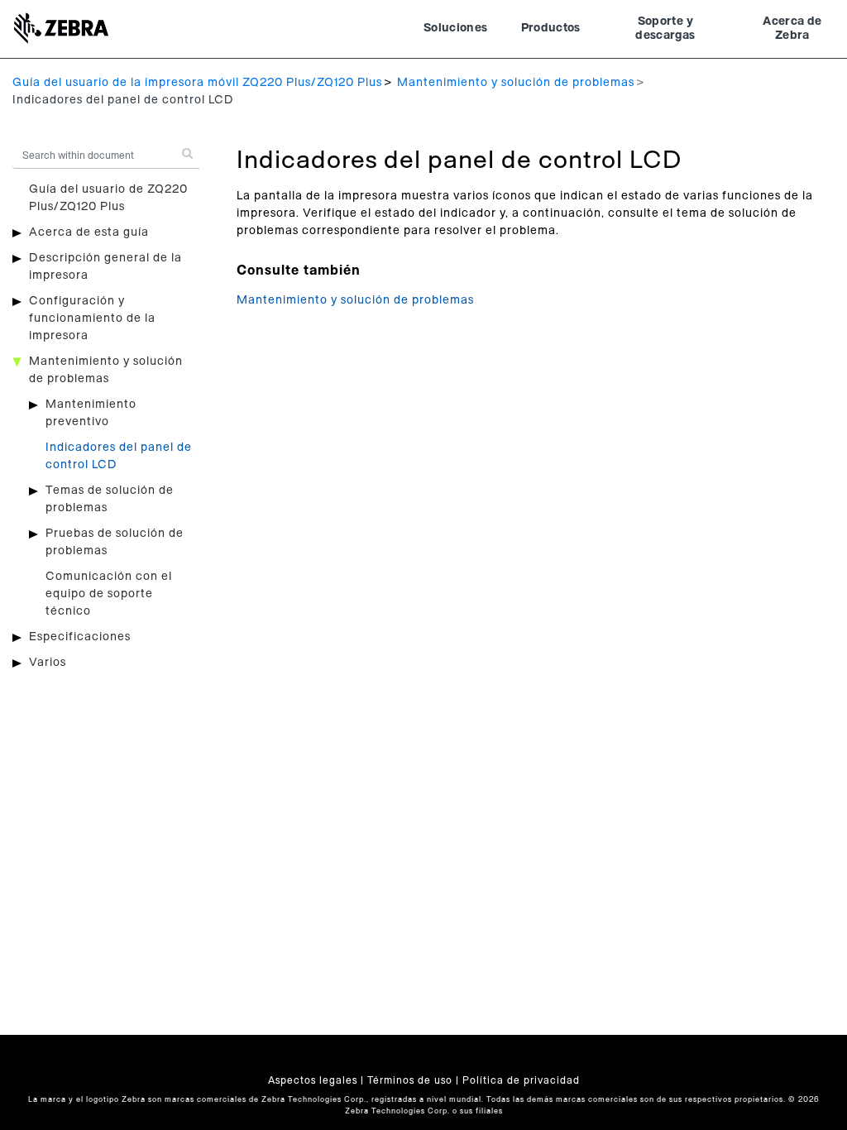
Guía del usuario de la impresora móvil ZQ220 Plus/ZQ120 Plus (197, 83)
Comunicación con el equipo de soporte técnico (108, 594)
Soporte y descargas (665, 29)
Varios (47, 662)
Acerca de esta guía (89, 232)
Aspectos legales (312, 1080)
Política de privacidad (521, 1080)
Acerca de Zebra (792, 29)
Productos (551, 28)
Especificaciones (80, 637)
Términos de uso (409, 1080)
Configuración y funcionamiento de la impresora (92, 318)
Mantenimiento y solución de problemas (515, 83)
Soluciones (456, 28)
